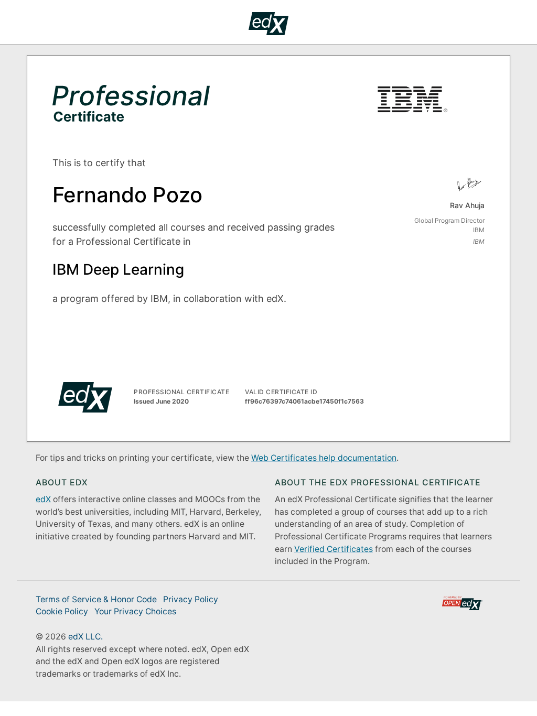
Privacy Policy (190, 599)
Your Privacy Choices (135, 611)
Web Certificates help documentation (323, 458)
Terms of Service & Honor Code (96, 599)
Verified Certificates (333, 549)
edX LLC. (85, 637)
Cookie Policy (62, 611)
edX (43, 499)
